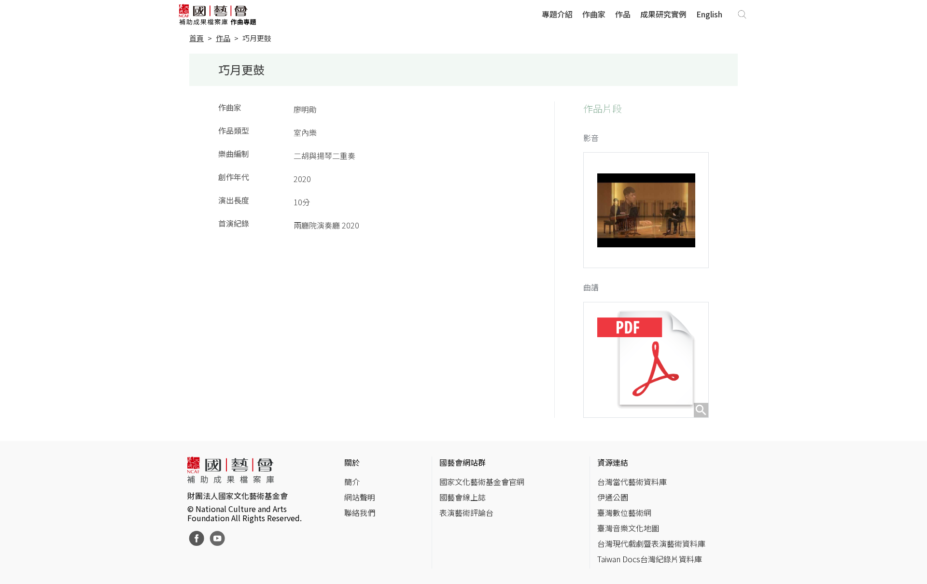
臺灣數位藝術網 (624, 512)
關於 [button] (352, 462)
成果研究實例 (663, 14)
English (709, 14)
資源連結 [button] (612, 462)
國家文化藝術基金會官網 (481, 481)
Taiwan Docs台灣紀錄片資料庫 (649, 559)
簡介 (352, 481)
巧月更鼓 (256, 38)
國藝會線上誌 (462, 497)
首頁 (196, 38)
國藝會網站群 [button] (462, 462)
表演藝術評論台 (466, 512)
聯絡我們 (359, 512)
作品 (623, 14)
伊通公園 (612, 497)
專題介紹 (557, 14)
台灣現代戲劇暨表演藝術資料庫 (651, 543)
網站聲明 (359, 497)
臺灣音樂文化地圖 (628, 528)
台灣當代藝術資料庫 (632, 481)
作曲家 (593, 14)
